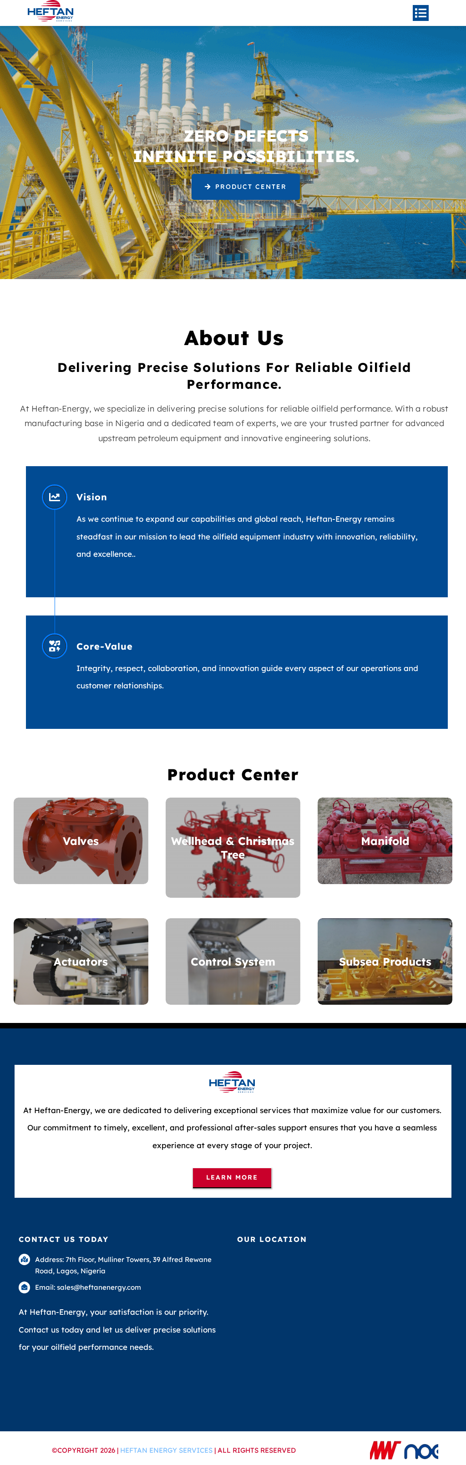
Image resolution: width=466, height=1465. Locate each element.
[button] (246, 187)
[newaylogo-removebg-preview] (404, 1444)
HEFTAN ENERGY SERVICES (167, 1450)
